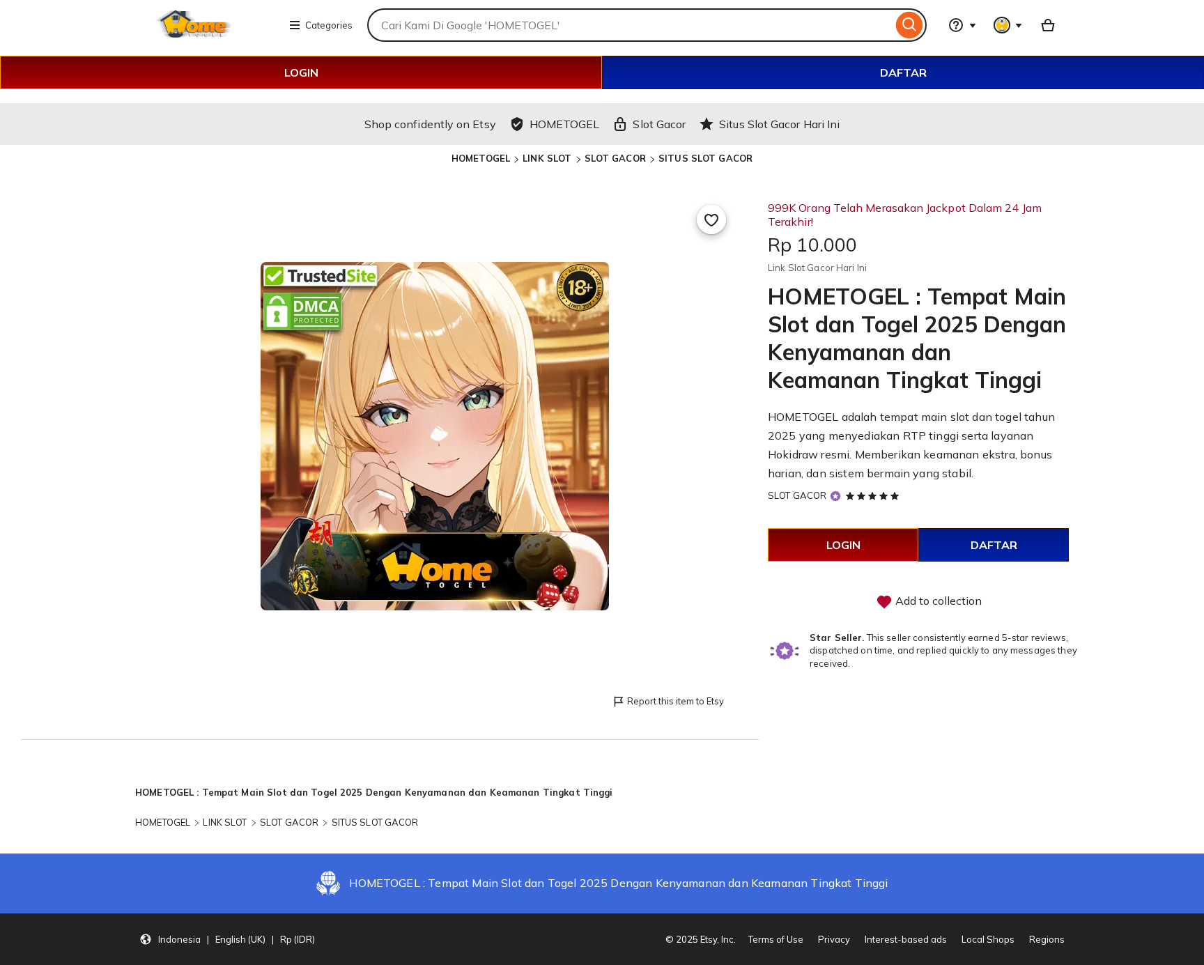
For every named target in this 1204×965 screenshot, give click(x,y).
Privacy (834, 939)
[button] (227, 939)
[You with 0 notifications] (1008, 25)
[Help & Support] (962, 25)
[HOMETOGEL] (206, 33)
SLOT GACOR (615, 158)
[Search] (910, 25)
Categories (329, 25)
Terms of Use (775, 939)
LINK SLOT (547, 158)
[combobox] (630, 25)
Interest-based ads (906, 939)
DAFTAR (903, 72)
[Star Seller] (835, 496)
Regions (1047, 939)
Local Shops (988, 939)
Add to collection (937, 601)
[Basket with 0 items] (1048, 25)
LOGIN (301, 72)
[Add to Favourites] (711, 219)
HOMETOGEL (481, 158)
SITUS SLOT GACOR (705, 158)
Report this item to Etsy (675, 701)
